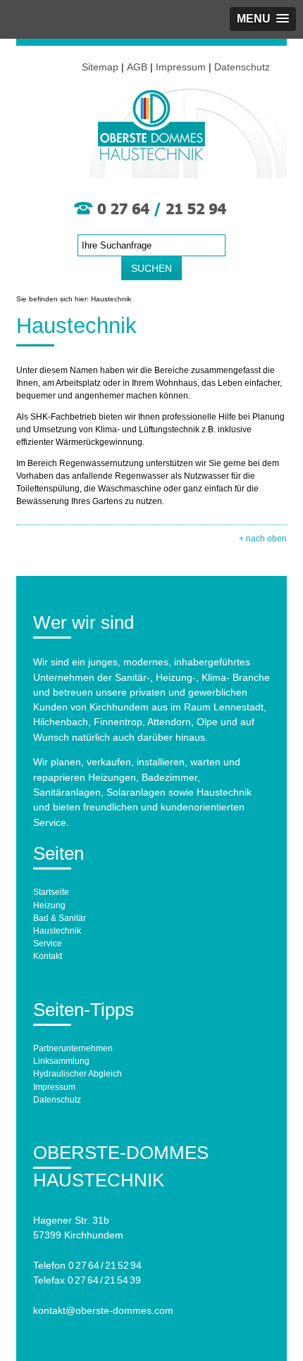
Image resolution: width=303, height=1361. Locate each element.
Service (47, 943)
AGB (137, 67)
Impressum (181, 67)
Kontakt (47, 956)
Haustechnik (57, 931)
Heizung (49, 905)
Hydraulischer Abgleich (77, 1074)
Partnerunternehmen (73, 1048)
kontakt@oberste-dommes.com (103, 1310)
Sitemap (100, 67)
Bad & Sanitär (59, 918)
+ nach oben (263, 539)
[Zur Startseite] (151, 154)
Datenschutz (242, 67)
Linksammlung (61, 1061)
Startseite (51, 892)
